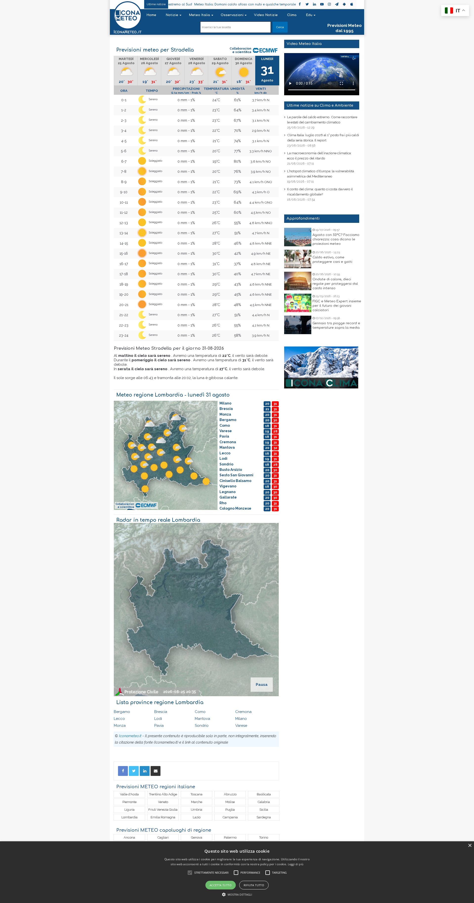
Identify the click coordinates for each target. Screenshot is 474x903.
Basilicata (264, 794)
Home (151, 15)
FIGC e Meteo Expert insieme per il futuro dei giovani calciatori (337, 306)
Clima (291, 15)
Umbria (196, 809)
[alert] (237, 872)
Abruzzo (230, 794)
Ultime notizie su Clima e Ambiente (320, 105)
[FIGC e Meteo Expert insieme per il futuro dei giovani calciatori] (297, 303)
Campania (230, 817)
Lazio (196, 817)
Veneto (163, 802)
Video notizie (266, 15)
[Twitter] (134, 771)
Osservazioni (232, 15)
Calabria (264, 802)
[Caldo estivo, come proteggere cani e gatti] (297, 259)
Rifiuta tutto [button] (254, 885)
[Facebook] (123, 771)
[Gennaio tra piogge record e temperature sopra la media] (297, 325)
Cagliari (163, 837)
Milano (241, 718)
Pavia (159, 725)
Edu (309, 15)
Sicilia (263, 809)
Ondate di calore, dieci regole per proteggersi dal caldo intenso (335, 284)
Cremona (243, 712)
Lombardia (129, 817)
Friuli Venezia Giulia (163, 809)
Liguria (129, 809)
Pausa (262, 684)
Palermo (230, 837)
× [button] (470, 845)
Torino (263, 837)
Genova (196, 837)
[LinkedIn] (145, 771)
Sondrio (202, 725)
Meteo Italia (199, 15)
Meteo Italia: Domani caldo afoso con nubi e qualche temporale (209, 4)
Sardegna (264, 817)
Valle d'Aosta (129, 794)
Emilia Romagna (163, 817)
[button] (237, 894)
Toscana (196, 794)
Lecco (119, 718)
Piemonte (129, 802)
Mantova (202, 718)
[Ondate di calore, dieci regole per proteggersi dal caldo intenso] (297, 281)
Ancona (129, 837)
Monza (120, 725)
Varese (241, 725)
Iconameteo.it (130, 736)
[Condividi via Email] (155, 771)
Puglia (230, 809)
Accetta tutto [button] (221, 885)
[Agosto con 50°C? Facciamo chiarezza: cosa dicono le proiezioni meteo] (297, 237)
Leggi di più (296, 864)
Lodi (158, 718)
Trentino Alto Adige (163, 794)
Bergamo (122, 712)
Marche (196, 802)
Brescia (160, 712)
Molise (230, 802)
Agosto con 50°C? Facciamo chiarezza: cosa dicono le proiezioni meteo (336, 239)
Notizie (172, 15)
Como (200, 712)
